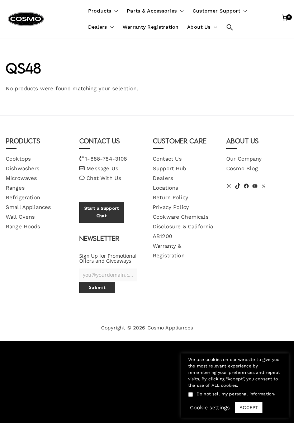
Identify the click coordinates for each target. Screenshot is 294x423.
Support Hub (169, 168)
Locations (165, 188)
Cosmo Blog (242, 168)
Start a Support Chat (101, 212)
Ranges (15, 188)
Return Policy (170, 197)
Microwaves (21, 178)
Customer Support (216, 11)
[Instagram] (229, 186)
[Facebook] (246, 186)
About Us (198, 27)
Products (99, 11)
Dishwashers (23, 168)
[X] (263, 186)
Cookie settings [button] (210, 407)
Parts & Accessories (152, 11)
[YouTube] (255, 186)
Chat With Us (103, 178)
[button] (114, 11)
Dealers (97, 27)
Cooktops (18, 159)
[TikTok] (238, 186)
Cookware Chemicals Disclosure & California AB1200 (183, 226)
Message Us (102, 168)
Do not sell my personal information (235, 393)
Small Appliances (28, 207)
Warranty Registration (151, 27)
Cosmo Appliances (170, 328)
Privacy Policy (171, 207)
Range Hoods (23, 226)
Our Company (244, 159)
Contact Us (167, 159)
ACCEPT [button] (249, 407)
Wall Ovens (20, 217)
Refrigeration (23, 197)
